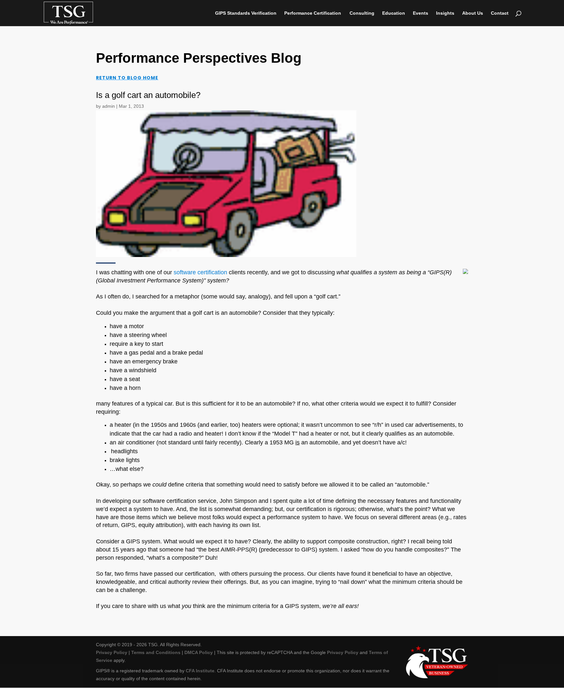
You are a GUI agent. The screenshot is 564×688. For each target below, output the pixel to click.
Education (393, 13)
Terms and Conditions (155, 652)
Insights (445, 13)
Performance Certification (312, 13)
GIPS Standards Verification (245, 13)
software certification (200, 272)
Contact (500, 13)
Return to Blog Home (127, 77)
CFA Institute (200, 670)
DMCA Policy (198, 652)
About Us (472, 13)
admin (108, 106)
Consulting (362, 13)
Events (420, 13)
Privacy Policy (111, 652)
